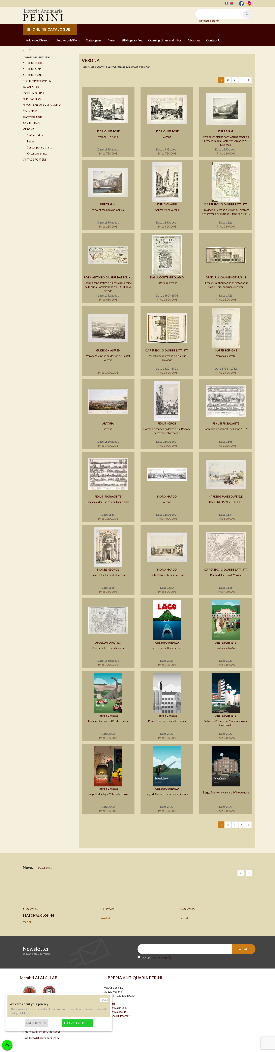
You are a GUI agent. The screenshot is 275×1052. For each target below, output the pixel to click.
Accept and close (77, 1023)
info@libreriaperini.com (45, 1038)
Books (30, 141)
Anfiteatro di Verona (167, 209)
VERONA (29, 129)
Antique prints (35, 135)
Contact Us (214, 40)
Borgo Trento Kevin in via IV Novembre (226, 792)
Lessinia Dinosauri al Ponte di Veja (108, 721)
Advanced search (209, 20)
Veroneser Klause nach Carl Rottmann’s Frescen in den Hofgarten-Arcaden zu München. (226, 140)
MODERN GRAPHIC (34, 93)
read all (27, 921)
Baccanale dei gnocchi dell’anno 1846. (226, 429)
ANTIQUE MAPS (32, 69)
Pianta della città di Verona (226, 575)
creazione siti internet (116, 1015)
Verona (167, 136)
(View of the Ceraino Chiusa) (108, 209)
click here (24, 1013)
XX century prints (37, 153)
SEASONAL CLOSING (38, 915)
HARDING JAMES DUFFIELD (226, 502)
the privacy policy (162, 957)
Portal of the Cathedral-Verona (108, 575)
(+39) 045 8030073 (48, 1031)
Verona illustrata (226, 356)
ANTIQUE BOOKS (33, 63)
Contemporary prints (39, 147)
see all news (45, 868)
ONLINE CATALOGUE (51, 29)
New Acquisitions (68, 40)
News (112, 40)
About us (194, 40)
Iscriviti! (243, 949)
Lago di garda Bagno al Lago (167, 648)
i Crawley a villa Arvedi (226, 648)
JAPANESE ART (32, 87)
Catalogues (94, 40)
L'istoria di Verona (167, 282)
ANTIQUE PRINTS (33, 75)
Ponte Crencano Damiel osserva (167, 721)
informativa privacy (115, 1007)
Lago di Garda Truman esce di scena (167, 794)
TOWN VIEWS (31, 123)
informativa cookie (115, 1011)
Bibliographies (132, 40)
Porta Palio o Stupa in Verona (167, 575)
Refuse (104, 999)
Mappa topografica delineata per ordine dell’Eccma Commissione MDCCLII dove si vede (108, 287)
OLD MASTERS (32, 99)
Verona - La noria (108, 136)
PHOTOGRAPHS (32, 117)
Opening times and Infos (165, 40)
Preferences (36, 1023)
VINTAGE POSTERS (34, 159)
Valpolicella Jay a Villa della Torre (108, 794)
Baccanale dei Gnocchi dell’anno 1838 (108, 502)
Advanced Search (38, 40)
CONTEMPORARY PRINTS (38, 81)
